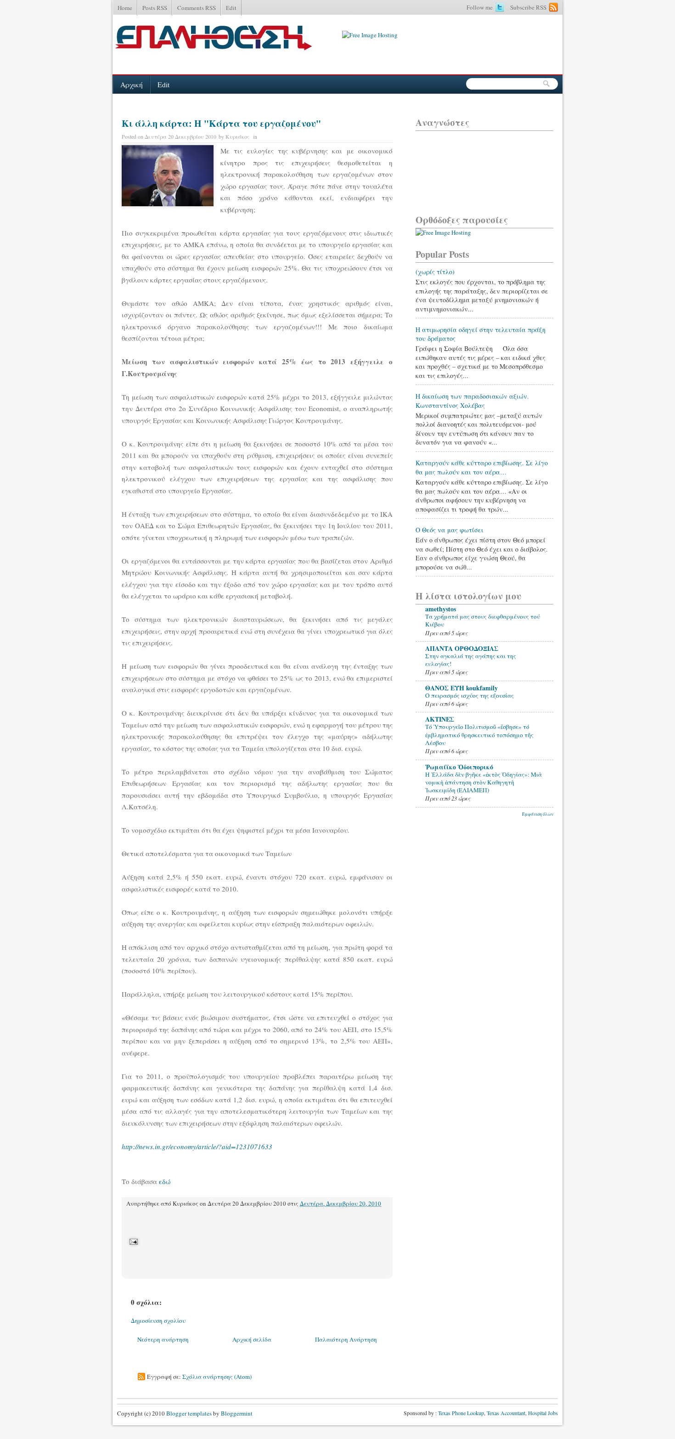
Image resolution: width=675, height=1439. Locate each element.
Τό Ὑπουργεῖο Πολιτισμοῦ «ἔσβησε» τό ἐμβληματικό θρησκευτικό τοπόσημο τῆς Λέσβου (479, 734)
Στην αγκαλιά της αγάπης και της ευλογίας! (470, 660)
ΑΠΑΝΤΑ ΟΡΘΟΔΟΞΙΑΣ (461, 648)
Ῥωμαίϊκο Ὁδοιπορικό (459, 767)
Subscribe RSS (528, 7)
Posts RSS (154, 8)
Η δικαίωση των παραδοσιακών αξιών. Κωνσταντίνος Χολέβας (472, 401)
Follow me (480, 7)
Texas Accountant (506, 1412)
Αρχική (131, 84)
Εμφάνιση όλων (537, 814)
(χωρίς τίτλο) (435, 271)
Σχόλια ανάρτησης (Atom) (217, 1376)
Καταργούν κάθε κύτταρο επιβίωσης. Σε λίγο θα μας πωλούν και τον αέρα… (482, 467)
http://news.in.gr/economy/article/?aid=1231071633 (198, 1146)
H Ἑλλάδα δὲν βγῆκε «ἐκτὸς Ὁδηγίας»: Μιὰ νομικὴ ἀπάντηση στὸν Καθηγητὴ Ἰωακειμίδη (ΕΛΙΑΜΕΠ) (483, 782)
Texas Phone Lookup (461, 1412)
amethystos (440, 609)
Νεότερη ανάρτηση (163, 1339)
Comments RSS (196, 8)
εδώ (164, 1181)
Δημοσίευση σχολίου (158, 1320)
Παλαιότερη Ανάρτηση (346, 1339)
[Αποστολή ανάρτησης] (132, 1241)
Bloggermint (236, 1413)
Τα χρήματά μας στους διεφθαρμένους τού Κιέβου (482, 620)
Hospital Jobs (543, 1412)
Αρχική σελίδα (251, 1339)
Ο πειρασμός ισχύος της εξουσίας (469, 695)
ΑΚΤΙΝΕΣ (439, 719)
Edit (231, 8)
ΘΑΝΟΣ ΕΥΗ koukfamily (461, 688)
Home (125, 8)
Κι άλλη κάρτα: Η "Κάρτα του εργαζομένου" (221, 123)
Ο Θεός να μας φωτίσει (450, 529)
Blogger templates (189, 1413)
